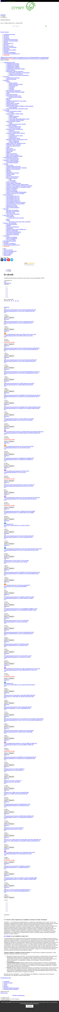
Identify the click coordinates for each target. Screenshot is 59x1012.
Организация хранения (12, 162)
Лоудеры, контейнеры (11, 237)
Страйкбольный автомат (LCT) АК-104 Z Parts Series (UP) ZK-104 (20, 498)
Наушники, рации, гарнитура (13, 144)
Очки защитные (10, 216)
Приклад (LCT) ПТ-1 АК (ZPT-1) (12, 782)
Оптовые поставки (7, 57)
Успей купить (16, 58)
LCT (5, 312)
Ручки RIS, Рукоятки (11, 125)
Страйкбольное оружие (9, 34)
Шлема (8, 220)
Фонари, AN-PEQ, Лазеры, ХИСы (14, 113)
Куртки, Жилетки (13, 85)
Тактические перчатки (11, 94)
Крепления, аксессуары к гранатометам (19, 75)
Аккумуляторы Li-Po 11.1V (13, 196)
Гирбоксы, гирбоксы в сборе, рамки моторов (17, 184)
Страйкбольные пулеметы (12, 66)
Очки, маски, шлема (8, 46)
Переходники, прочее (14, 138)
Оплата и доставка (38, 58)
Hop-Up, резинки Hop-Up (12, 176)
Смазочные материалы (11, 190)
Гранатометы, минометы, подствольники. (19, 72)
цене (5, 281)
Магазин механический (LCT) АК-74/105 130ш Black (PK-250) (19, 311)
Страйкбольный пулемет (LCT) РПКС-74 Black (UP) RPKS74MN (20, 879)
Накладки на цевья (11, 149)
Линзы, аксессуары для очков (16, 217)
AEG (10, 179)
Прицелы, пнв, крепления (9, 47)
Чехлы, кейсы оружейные (12, 161)
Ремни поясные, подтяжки (12, 103)
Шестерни (8, 171)
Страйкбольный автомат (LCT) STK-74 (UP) (15, 472)
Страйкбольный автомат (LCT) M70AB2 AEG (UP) (16, 805)
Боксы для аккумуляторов (12, 207)
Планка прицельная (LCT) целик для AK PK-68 (15, 621)
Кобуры (8, 99)
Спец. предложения (30, 57)
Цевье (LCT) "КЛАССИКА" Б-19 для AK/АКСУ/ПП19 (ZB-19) (19, 684)
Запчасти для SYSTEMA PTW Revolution (16, 192)
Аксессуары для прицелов (12, 233)
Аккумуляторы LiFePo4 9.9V (13, 201)
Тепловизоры (9, 228)
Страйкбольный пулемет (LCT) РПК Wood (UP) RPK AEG (18, 817)
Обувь (7, 93)
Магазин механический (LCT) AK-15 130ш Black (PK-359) (18, 633)
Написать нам (4, 993)
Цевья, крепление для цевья (13, 121)
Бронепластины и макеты (15, 97)
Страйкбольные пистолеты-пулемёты (15, 68)
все (18, 300)
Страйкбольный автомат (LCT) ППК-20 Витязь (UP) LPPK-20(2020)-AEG (22, 432)
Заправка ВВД (7, 255)
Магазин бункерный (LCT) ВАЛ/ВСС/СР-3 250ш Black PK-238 (19, 758)
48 (11, 300)
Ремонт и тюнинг (40, 57)
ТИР (2, 57)
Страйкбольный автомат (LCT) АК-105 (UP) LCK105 (17, 447)
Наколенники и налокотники (13, 90)
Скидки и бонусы (30, 58)
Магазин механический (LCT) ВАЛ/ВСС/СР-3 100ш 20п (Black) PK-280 (21, 408)
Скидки (5, 984)
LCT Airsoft (7, 936)
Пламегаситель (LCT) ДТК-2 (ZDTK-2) (13, 770)
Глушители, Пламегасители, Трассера (15, 133)
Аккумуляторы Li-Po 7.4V (12, 197)
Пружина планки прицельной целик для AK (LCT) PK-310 (18, 486)
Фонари (11, 115)
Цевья (10, 122)
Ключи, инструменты (11, 153)
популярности (7, 283)
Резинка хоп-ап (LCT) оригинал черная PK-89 (15, 586)
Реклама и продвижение (18, 995)
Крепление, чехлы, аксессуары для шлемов (19, 221)
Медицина (6, 51)
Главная (9, 269)
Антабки (11, 112)
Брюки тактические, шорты (16, 84)
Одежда (8, 81)
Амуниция (6, 37)
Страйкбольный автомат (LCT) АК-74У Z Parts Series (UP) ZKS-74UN (21, 550)
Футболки (11, 89)
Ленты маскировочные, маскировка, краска (17, 108)
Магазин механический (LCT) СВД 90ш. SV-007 (16, 645)
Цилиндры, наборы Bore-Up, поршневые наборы (18, 187)
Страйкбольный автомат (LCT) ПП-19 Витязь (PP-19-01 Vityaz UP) (20, 670)
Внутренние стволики (11, 178)
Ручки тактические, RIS (15, 126)
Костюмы (11, 88)
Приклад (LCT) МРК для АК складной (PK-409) (16, 793)
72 (13, 300)
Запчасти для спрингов (12, 188)
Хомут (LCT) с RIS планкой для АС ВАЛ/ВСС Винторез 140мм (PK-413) (22, 840)
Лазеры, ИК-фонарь (14, 116)
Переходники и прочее (12, 206)
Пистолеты (6, 35)
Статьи (5, 985)
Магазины (5, 44)
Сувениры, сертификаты (9, 52)
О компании (4, 0)
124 (16, 300)
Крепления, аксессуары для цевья (17, 124)
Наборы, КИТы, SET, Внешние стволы (15, 143)
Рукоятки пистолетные (14, 127)
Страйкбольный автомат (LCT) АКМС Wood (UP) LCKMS (18, 598)
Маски (8, 219)
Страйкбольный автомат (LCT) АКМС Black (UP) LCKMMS (19, 512)
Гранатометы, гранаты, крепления (14, 71)
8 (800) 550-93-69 (8, 21)
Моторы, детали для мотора (13, 169)
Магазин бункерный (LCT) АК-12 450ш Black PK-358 (17, 708)
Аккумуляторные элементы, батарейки (15, 202)
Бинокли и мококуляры (12, 230)
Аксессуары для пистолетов (13, 145)
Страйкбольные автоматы (12, 63)
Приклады (11, 130)
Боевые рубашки (13, 83)
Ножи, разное (9, 148)
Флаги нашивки (13, 107)
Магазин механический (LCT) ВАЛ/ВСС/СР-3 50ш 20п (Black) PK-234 (21, 573)
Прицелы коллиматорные (12, 226)
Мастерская (23, 58)
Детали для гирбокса (11, 181)
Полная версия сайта (11, 1)
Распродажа (6, 55)
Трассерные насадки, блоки (16, 135)
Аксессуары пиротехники (12, 158)
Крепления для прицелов (12, 234)
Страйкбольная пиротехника (10, 39)
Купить (6, 317)
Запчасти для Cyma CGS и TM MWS (15, 193)
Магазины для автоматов (12, 210)
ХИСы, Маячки (13, 117)
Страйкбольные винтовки (12, 65)
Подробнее (11, 317)
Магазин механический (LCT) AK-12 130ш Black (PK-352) (18, 322)
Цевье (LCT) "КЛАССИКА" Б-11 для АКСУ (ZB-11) (17, 525)
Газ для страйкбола (11, 239)
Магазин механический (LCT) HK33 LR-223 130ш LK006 (18, 731)
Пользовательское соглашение (10, 989)
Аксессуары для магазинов (13, 214)
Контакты (45, 58)
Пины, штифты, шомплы (12, 154)
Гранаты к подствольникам (16, 74)
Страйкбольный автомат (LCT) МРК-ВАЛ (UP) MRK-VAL (18, 459)
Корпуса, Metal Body (14, 142)
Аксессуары (6, 38)
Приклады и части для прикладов (14, 129)
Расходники (6, 48)
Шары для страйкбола (11, 238)
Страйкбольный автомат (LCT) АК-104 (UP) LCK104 (17, 657)
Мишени (8, 152)
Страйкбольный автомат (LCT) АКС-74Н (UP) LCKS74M (18, 420)
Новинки (5, 58)
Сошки (8, 147)
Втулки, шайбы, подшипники (13, 183)
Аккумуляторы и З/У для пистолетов (15, 203)
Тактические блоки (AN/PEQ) (16, 120)
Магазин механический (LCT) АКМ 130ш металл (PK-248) (18, 384)
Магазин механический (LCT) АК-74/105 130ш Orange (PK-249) (19, 361)
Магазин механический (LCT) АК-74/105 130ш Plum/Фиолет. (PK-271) (21, 373)
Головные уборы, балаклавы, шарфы (15, 92)
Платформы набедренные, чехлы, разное (16, 100)
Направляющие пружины (12, 172)
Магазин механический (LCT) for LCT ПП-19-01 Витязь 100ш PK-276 (21, 349)
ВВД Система (9, 165)
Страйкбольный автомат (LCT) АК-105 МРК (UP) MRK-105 (19, 744)
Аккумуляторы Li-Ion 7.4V (12, 199)
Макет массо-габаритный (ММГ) (14, 156)
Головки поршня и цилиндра (13, 166)
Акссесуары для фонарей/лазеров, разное (19, 118)
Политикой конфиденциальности (31, 1003)
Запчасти (5, 42)
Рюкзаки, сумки (10, 102)
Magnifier (8, 225)
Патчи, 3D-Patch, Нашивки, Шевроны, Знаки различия (19, 106)
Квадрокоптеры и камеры (9, 49)
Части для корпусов (14, 140)
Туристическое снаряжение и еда (11, 53)
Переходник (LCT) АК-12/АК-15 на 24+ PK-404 (15, 561)
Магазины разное (10, 212)
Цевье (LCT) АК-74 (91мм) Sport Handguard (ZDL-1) (17, 891)
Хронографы (9, 151)
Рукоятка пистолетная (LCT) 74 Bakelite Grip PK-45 (16, 867)
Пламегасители (13, 136)
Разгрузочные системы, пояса (13, 95)
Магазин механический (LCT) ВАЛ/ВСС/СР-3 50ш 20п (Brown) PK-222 (21, 396)
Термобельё (12, 86)
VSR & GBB (12, 180)
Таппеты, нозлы (10, 174)
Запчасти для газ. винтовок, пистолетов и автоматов (19, 185)
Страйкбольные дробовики (13, 67)
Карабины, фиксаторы (11, 104)
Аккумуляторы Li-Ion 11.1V (13, 198)
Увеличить (6, 307)
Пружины (8, 175)
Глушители (12, 134)
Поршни (8, 170)
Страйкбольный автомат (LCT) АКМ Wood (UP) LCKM (17, 853)
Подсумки (8, 98)
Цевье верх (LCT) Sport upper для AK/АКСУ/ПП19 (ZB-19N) (19, 696)
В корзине (3, 14)
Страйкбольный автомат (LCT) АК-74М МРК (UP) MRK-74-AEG (20, 610)
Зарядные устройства (11, 205)
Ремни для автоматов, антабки (13, 111)
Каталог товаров (5, 32)
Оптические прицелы (11, 224)
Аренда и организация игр (18, 57)
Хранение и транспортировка (10, 40)
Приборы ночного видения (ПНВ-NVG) (16, 229)
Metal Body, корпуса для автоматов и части (16, 139)
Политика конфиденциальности (11, 988)
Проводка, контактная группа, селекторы (16, 167)
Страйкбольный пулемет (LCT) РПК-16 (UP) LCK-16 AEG (18, 335)
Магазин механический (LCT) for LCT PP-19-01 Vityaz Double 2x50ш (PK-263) (23, 720)
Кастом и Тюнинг (10, 70)
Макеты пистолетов (11, 79)
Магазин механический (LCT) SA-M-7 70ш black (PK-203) (18, 537)
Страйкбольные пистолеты (13, 77)
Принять (29, 1006)
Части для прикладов (14, 131)
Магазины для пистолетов (12, 211)
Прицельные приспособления (13, 232)
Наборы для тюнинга (11, 189)
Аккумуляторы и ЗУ (8, 43)
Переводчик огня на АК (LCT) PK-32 (13, 829)
